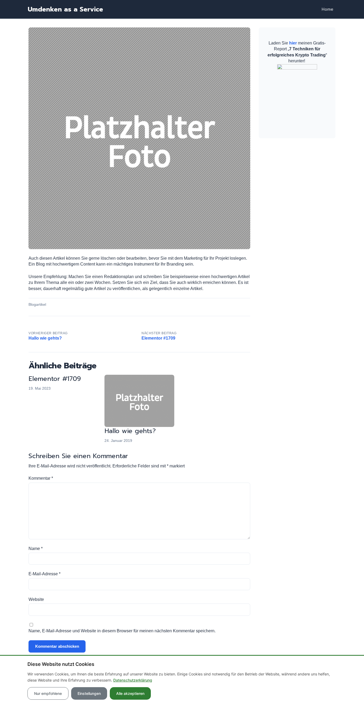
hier (293, 43)
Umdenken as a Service (65, 9)
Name (36, 548)
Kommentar (41, 478)
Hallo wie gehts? (130, 431)
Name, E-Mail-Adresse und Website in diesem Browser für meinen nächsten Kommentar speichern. (122, 631)
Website (36, 599)
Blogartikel (37, 304)
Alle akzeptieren (130, 693)
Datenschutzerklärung (132, 680)
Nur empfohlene (48, 693)
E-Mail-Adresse (44, 574)
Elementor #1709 (55, 379)
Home (327, 9)
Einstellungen (89, 693)
